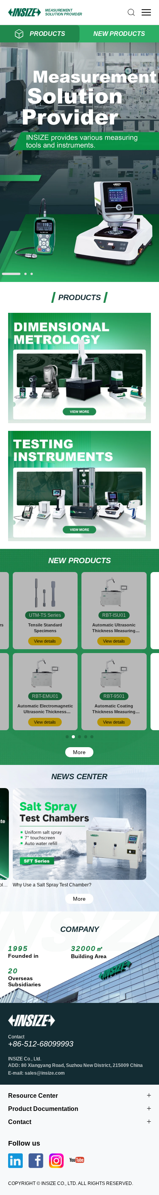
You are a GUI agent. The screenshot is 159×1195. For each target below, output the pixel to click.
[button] (11, 274)
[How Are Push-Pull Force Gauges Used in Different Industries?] (79, 834)
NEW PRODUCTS (119, 33)
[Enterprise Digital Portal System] (79, 279)
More (79, 752)
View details (45, 641)
